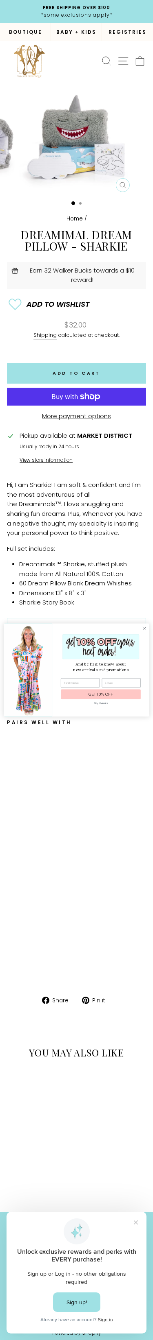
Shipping (45, 335)
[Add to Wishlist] (76, 304)
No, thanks (101, 703)
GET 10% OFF (101, 694)
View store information (46, 460)
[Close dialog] (144, 628)
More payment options (76, 416)
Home (75, 219)
